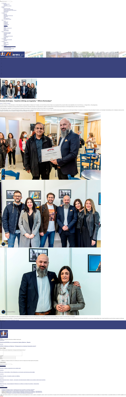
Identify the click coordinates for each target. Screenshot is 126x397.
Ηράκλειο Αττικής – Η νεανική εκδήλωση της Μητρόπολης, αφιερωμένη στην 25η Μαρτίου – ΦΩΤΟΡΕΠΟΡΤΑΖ (24, 391)
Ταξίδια (5, 35)
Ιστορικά (5, 25)
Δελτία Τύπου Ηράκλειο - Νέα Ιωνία (7, 66)
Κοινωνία (5, 14)
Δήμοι (5, 17)
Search (1, 1)
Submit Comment (2, 362)
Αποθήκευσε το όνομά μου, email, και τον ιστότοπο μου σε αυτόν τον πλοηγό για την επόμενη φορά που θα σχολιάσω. (19, 360)
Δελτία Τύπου (4, 45)
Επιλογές (3, 6)
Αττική (3, 7)
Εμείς (3, 50)
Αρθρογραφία (6, 42)
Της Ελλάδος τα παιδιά (7, 19)
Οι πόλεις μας (4, 3)
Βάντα (5, 43)
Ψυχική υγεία (6, 21)
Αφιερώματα (4, 38)
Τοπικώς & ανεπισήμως (7, 5)
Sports (5, 27)
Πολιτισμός (6, 26)
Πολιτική (5, 13)
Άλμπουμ (5, 40)
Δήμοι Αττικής (6, 11)
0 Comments (8, 103)
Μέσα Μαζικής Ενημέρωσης (8, 15)
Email (1, 357)
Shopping (5, 34)
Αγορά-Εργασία (6, 24)
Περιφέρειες (6, 16)
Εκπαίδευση (6, 23)
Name (1, 356)
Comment (1, 355)
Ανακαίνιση (4, 389)
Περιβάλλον (6, 22)
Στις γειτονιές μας (6, 18)
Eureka (5, 37)
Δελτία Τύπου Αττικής (7, 47)
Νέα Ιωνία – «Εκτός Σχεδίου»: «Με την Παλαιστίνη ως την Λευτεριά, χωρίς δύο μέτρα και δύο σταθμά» (16, 64)
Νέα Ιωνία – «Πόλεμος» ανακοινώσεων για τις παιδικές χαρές (9, 61)
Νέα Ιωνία (5, 4)
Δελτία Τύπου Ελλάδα (7, 49)
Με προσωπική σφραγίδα (8, 39)
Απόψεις (3, 41)
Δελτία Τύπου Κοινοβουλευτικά (9, 48)
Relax (3, 31)
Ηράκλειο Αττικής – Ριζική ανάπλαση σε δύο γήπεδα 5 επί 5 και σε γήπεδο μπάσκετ (20, 390)
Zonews (1, 103)
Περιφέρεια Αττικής (7, 8)
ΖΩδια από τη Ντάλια (7, 32)
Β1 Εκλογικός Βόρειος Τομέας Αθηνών (10, 10)
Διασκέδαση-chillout (7, 33)
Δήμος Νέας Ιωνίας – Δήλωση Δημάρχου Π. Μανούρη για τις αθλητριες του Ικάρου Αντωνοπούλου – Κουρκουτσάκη (18, 75)
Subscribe (1, 396)
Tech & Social (6, 29)
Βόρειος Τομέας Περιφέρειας (8, 9)
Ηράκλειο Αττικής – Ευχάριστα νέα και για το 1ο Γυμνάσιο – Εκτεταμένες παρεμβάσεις (21, 389)
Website (1, 358)
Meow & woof (6, 30)
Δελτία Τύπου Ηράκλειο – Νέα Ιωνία (10, 46)
